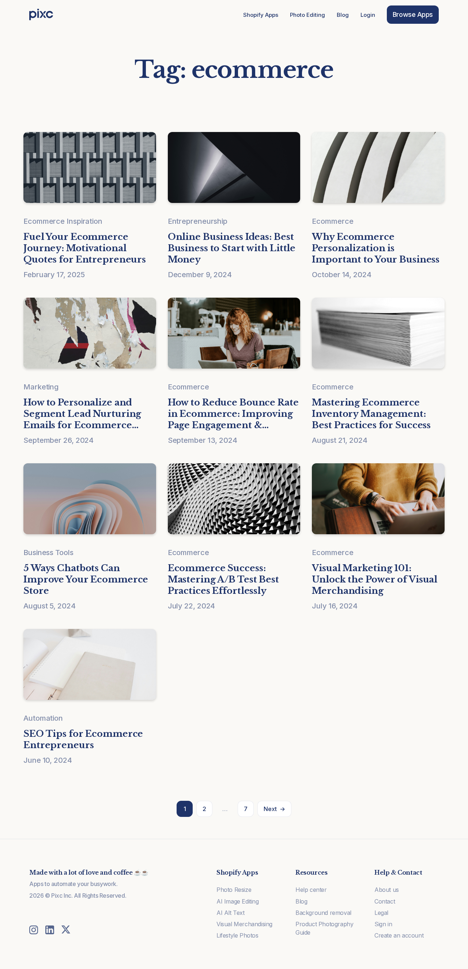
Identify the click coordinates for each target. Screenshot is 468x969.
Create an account (398, 935)
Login (368, 14)
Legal (381, 912)
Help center (311, 889)
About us (386, 889)
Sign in (383, 924)
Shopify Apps (260, 14)
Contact (384, 901)
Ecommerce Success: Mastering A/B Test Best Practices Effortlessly (223, 579)
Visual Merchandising (244, 924)
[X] (65, 929)
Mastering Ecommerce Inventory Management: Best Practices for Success (371, 413)
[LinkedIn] (49, 929)
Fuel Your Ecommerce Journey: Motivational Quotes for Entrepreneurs (84, 248)
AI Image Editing (237, 901)
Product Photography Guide (324, 928)
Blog (343, 14)
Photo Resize (233, 889)
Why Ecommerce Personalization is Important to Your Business (375, 248)
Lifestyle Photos (237, 935)
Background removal (323, 912)
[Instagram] (33, 929)
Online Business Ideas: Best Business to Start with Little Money (232, 248)
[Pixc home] (41, 14)
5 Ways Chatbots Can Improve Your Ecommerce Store (85, 579)
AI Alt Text (230, 912)
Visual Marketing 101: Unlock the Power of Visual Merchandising (374, 579)
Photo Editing (307, 14)
